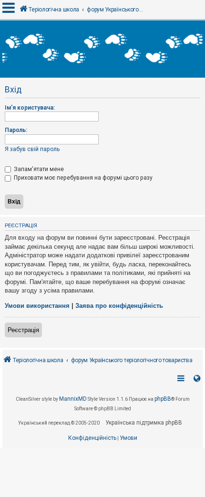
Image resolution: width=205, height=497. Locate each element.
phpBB (162, 399)
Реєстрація (23, 330)
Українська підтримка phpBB (143, 422)
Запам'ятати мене (38, 169)
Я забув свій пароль (32, 149)
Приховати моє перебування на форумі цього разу (82, 177)
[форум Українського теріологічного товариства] (102, 49)
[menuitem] (92, 438)
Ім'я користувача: (30, 107)
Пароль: (16, 130)
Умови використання (37, 305)
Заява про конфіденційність (119, 305)
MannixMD (73, 399)
